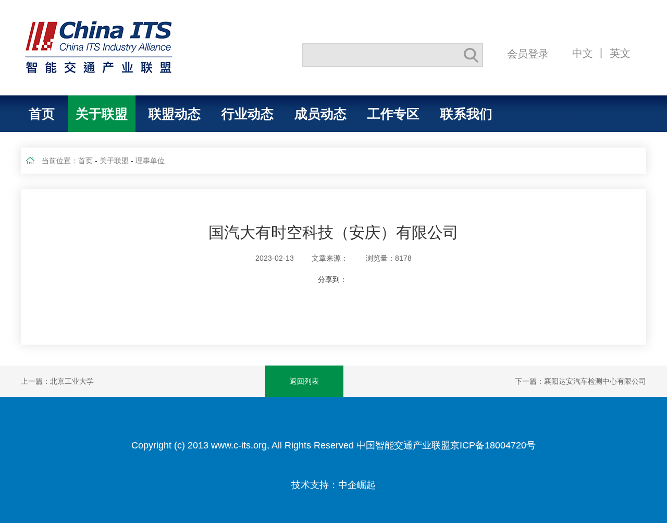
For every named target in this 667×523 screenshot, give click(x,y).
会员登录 (528, 53)
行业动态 (247, 113)
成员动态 (320, 113)
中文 (582, 53)
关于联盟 (102, 113)
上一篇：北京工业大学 (57, 381)
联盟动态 (175, 113)
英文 (620, 53)
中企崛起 (357, 485)
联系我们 (466, 113)
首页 (42, 113)
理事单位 (150, 160)
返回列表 (304, 381)
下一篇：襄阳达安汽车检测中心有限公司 (580, 381)
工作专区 (393, 113)
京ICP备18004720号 (493, 445)
